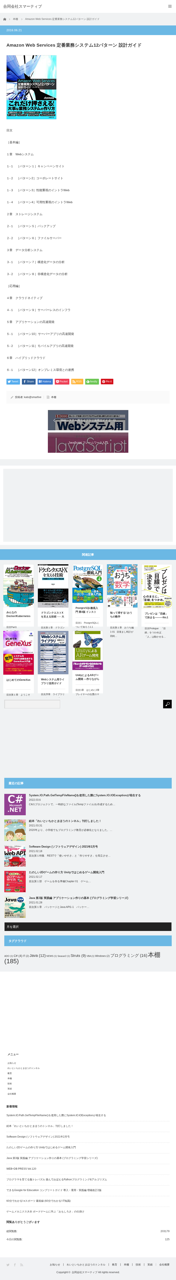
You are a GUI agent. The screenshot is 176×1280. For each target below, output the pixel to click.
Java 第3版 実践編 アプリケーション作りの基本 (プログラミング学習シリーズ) (78, 898)
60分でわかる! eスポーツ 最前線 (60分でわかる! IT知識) (38, 1200)
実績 (10, 1089)
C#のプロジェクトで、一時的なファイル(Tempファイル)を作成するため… (72, 804)
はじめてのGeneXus (18, 679)
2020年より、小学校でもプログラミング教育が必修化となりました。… (70, 830)
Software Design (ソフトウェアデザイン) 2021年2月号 (63, 846)
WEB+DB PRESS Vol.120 (21, 1168)
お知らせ (12, 1063)
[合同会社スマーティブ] (22, 6)
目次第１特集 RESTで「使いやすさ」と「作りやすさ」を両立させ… (70, 855)
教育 (10, 1073)
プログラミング (128, 955)
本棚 (53, 397)
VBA (90, 956)
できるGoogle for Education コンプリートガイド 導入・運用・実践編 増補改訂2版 (54, 1190)
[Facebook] (15, 1265)
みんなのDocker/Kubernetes (18, 614)
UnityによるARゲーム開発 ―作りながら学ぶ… (87, 677)
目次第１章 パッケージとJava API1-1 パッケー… (59, 907)
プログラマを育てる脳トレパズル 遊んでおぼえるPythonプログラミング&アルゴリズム (56, 1179)
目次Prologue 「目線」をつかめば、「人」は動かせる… (155, 632)
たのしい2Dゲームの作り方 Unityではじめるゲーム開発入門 (66, 872)
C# (18, 955)
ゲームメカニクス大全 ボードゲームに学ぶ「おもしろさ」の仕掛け (45, 1211)
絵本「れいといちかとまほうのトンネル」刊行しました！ (65, 821)
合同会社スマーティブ (84, 1272)
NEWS (51, 956)
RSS (22, 1265)
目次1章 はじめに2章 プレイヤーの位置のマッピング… (88, 694)
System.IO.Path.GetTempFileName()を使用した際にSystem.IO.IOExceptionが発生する (85, 795)
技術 (10, 1083)
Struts (78, 955)
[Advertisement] (88, 502)
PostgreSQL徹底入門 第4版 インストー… (87, 610)
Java (38, 955)
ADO (8, 956)
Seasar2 (64, 956)
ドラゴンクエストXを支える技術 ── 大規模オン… (52, 615)
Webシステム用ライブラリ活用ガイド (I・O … (52, 682)
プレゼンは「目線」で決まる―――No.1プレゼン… (156, 616)
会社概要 (12, 1094)
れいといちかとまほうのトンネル (24, 1068)
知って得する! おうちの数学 (121, 614)
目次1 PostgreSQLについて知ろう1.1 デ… (87, 627)
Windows (102, 955)
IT (26, 955)
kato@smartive (32, 397)
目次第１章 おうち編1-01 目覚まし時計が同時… (122, 631)
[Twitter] (8, 1265)
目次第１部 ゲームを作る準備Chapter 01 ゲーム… (60, 881)
